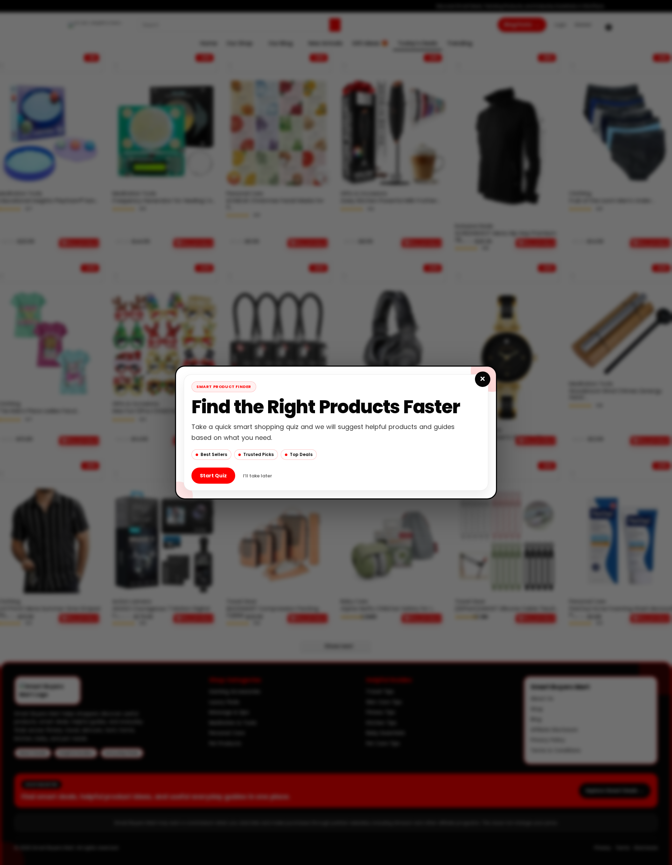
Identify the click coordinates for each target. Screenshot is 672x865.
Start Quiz (213, 475)
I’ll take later (257, 475)
